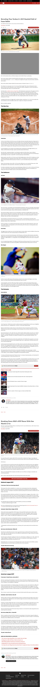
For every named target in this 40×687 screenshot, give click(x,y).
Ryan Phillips (3, 428)
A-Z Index (22, 676)
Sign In (38, 3)
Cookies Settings (8, 678)
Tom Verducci (3, 25)
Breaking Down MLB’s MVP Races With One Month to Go (12, 640)
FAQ (28, 676)
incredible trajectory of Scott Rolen (12, 91)
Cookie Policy (17, 675)
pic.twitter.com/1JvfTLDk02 (26, 501)
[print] (7, 407)
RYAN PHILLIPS (8, 655)
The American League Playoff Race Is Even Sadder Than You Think (14, 638)
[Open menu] (1, 3)
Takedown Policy (23, 675)
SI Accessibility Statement (10, 676)
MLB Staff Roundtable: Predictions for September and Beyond (13, 641)
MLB (4, 412)
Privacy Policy (8, 675)
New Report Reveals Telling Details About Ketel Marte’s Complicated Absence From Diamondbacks (20, 644)
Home (2, 412)
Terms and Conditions (31, 675)
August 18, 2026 (13, 502)
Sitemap (16, 676)
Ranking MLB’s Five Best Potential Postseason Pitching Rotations (14, 643)
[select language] (35, 3)
